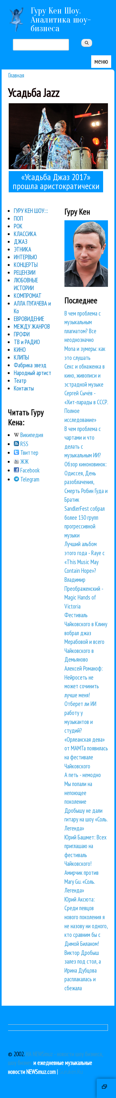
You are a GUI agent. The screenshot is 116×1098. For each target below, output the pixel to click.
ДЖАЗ (20, 241)
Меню (101, 61)
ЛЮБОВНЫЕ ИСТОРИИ (26, 284)
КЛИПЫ (21, 357)
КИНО (20, 349)
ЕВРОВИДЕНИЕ (29, 319)
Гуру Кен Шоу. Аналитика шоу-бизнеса (61, 19)
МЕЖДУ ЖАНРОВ (32, 326)
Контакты (24, 388)
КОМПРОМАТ (28, 295)
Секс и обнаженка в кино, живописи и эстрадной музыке (84, 375)
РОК (18, 226)
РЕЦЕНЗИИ (24, 272)
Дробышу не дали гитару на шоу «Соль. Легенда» (85, 819)
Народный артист (32, 373)
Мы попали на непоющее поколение (78, 792)
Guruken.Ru (71, 1071)
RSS (23, 444)
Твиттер (28, 452)
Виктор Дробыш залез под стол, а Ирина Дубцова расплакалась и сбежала (82, 970)
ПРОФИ (22, 334)
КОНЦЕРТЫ (26, 265)
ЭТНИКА (22, 249)
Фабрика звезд (30, 365)
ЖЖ (24, 461)
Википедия (31, 435)
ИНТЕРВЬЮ (25, 257)
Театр (20, 380)
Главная (16, 75)
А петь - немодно (82, 775)
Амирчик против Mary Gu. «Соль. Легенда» (81, 881)
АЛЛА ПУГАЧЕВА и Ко (32, 307)
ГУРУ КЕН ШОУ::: (31, 211)
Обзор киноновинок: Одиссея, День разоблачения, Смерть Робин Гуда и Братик (86, 481)
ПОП (18, 218)
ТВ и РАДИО (27, 342)
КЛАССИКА (25, 234)
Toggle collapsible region (106, 1088)
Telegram (29, 479)
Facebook (29, 470)
